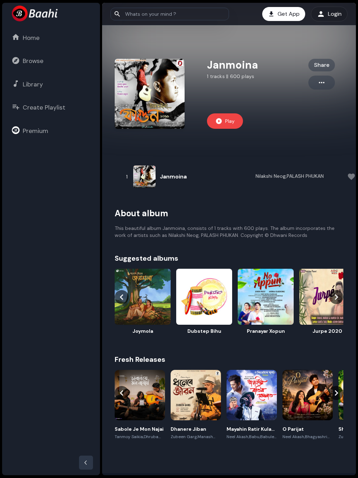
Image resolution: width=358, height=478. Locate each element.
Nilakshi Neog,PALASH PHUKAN (290, 176)
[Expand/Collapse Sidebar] (86, 463)
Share (321, 65)
